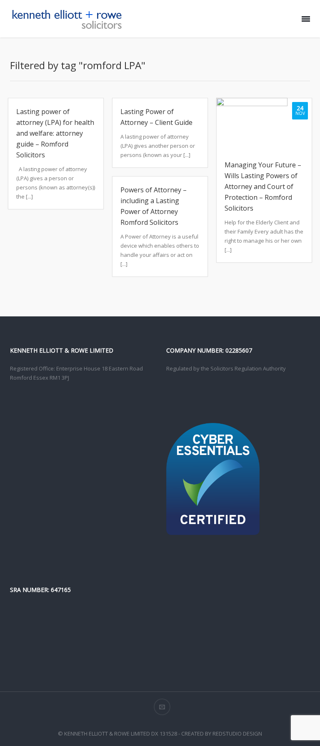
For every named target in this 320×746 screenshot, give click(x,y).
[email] (162, 707)
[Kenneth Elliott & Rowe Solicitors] (66, 18)
